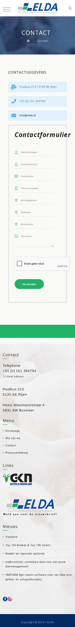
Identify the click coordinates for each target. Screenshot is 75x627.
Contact (10, 445)
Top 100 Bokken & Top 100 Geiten (27, 545)
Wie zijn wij (12, 438)
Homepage (12, 431)
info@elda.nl (27, 115)
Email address (15, 376)
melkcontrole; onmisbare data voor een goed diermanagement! (35, 564)
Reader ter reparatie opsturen (25, 553)
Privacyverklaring (16, 452)
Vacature (11, 536)
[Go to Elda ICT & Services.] (28, 41)
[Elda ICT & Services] (38, 8)
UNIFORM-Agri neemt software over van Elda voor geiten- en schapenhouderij (38, 577)
